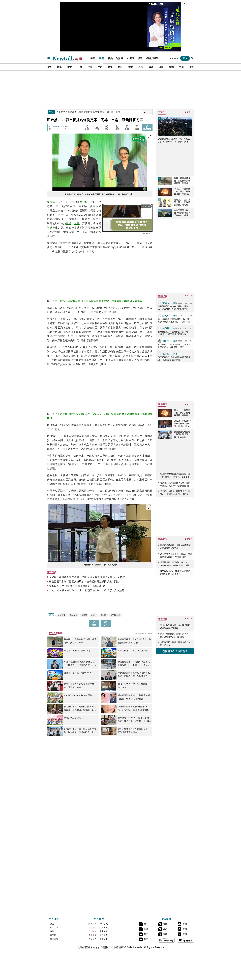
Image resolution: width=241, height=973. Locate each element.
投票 (52, 931)
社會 (80, 67)
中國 (90, 67)
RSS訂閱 (104, 924)
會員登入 (92, 939)
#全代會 (73, 615)
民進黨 (51, 202)
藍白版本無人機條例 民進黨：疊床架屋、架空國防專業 (80, 641)
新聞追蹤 (54, 939)
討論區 (119, 58)
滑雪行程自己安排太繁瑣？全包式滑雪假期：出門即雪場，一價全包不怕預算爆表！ (134, 664)
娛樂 (110, 67)
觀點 (110, 58)
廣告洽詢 (104, 939)
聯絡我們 (92, 927)
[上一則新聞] (145, 112)
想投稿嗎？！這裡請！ (175, 651)
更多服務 (99, 918)
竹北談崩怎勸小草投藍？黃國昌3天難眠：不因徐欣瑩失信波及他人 (134, 674)
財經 (69, 67)
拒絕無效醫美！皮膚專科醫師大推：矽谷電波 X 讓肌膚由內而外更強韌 (134, 708)
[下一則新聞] (149, 112)
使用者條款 (105, 927)
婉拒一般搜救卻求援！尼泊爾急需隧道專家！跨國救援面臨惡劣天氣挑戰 (101, 301)
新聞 (101, 58)
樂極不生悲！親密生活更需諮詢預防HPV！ (134, 685)
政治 (49, 67)
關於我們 (92, 924)
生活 (100, 67)
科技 (141, 67)
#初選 (84, 615)
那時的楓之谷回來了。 (74, 718)
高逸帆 (56, 126)
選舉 (181, 67)
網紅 (120, 67)
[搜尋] (192, 58)
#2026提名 (115, 615)
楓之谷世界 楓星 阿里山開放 (77, 650)
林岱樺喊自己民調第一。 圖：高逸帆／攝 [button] (100, 565)
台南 (77, 223)
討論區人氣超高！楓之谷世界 (78, 673)
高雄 (68, 223)
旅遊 (151, 67)
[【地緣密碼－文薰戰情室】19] (164, 26)
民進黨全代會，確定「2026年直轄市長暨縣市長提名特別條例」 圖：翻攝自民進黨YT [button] (100, 194)
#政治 (51, 615)
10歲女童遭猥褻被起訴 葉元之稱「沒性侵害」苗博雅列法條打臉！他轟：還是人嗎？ (80, 664)
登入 (185, 58)
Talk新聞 (129, 58)
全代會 (84, 202)
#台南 (103, 615)
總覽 (92, 58)
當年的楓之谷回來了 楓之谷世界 (133, 650)
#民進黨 (62, 615)
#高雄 (94, 615)
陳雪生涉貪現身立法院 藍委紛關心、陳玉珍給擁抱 (79, 685)
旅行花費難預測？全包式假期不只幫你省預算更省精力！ (134, 730)
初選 (49, 227)
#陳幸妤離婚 (152, 58)
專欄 (171, 67)
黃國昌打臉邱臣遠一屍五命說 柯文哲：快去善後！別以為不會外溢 (80, 730)
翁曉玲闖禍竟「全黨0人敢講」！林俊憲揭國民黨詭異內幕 (134, 641)
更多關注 (166, 918)
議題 (140, 58)
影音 (191, 67)
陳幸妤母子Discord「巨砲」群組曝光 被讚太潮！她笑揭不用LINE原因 (134, 720)
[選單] (48, 58)
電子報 (53, 935)
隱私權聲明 (105, 931)
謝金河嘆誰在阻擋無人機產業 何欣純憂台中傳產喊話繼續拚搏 (134, 697)
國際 (59, 67)
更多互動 (54, 918)
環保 (161, 67)
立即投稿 (92, 931)
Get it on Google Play (166, 940)
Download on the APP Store (186, 940)
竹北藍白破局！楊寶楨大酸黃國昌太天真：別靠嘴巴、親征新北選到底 (80, 708)
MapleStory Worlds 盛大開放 (78, 695)
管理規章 (104, 935)
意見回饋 (92, 935)
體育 (130, 67)
